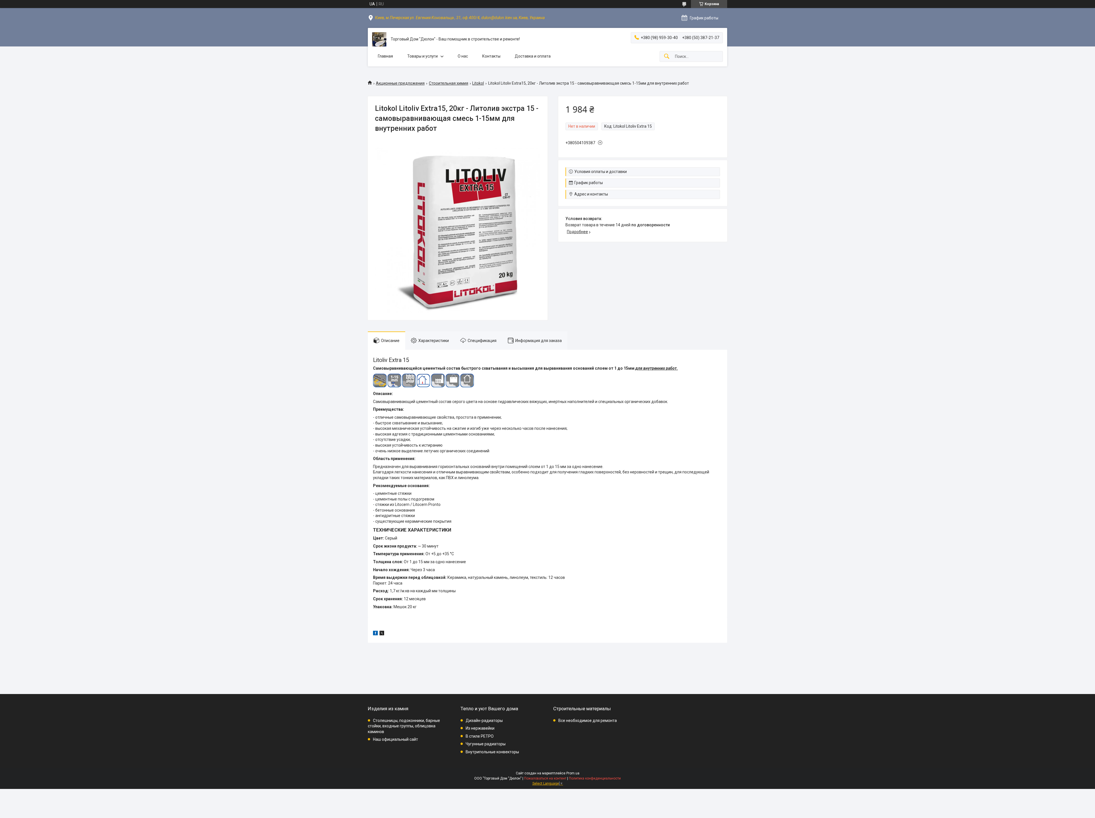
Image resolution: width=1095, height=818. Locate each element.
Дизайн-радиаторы (484, 720)
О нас (463, 56)
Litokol (478, 83)
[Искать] (667, 56)
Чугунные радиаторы (486, 744)
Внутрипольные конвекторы (492, 752)
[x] (382, 634)
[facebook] (375, 634)
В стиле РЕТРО (480, 736)
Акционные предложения (400, 83)
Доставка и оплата (533, 56)
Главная (385, 56)
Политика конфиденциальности (595, 778)
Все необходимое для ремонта (587, 720)
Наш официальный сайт (395, 739)
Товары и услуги (422, 56)
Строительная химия (448, 83)
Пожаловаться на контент (545, 778)
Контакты (491, 56)
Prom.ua (572, 773)
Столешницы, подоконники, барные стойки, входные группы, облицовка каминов (404, 726)
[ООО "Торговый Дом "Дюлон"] (379, 39)
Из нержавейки (480, 728)
